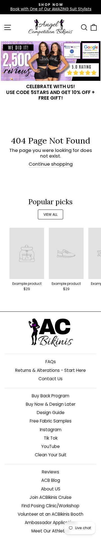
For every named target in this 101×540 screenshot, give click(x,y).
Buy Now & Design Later (50, 404)
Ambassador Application (50, 522)
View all (50, 214)
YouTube (50, 446)
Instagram (50, 430)
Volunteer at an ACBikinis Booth (50, 514)
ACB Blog (50, 480)
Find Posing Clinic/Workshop (50, 506)
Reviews (50, 472)
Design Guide (51, 412)
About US (50, 489)
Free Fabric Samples (51, 421)
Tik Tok (51, 438)
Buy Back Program (50, 396)
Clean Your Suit (50, 455)
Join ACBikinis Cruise (50, 497)
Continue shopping (51, 164)
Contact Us (50, 379)
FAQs (50, 362)
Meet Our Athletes (50, 531)
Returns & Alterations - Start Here (50, 370)
